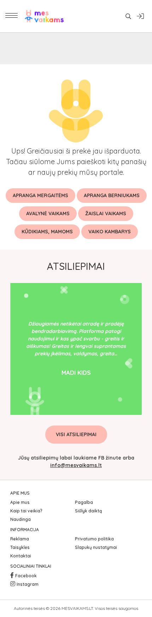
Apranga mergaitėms (40, 195)
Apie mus (20, 502)
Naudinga (20, 519)
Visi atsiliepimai (76, 434)
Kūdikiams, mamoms (47, 231)
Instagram (28, 584)
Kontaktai (20, 555)
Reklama (19, 538)
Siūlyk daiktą (88, 510)
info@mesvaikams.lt (76, 465)
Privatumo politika (94, 538)
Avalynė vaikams (48, 213)
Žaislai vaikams (105, 213)
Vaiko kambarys (109, 231)
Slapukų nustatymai (96, 547)
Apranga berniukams (112, 195)
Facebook (26, 575)
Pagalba (84, 502)
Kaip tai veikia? (26, 510)
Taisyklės (20, 547)
